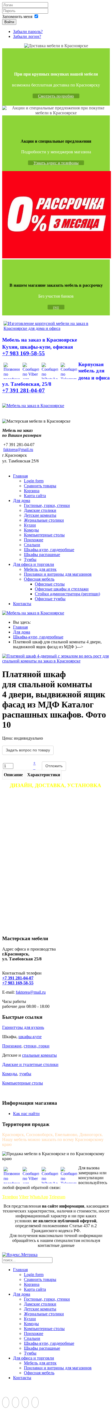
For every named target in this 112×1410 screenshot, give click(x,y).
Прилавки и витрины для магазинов (58, 574)
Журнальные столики (44, 520)
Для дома (21, 500)
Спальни (32, 544)
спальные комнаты (39, 1055)
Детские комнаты (40, 515)
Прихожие (33, 539)
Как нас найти (26, 1113)
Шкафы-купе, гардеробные (49, 549)
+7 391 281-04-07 (17, 978)
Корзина (31, 490)
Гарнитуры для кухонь (23, 1027)
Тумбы (30, 559)
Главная (20, 476)
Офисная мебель (39, 579)
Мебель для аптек (40, 569)
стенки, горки (36, 1046)
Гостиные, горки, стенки (47, 505)
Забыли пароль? (28, 31)
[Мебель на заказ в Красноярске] (33, 405)
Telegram (57, 1196)
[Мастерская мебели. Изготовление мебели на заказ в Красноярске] (56, 328)
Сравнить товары (40, 485)
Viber (24, 1196)
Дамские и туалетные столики (30, 1064)
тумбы (25, 1073)
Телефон (10, 1196)
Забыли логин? (27, 36)
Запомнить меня (17, 16)
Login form (33, 481)
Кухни (30, 525)
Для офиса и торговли (33, 564)
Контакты (22, 603)
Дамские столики (40, 510)
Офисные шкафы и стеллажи (62, 589)
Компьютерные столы (44, 535)
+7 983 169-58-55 (17, 983)
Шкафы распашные (42, 554)
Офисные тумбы (50, 598)
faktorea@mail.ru (18, 449)
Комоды (31, 530)
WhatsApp (39, 1196)
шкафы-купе (30, 1036)
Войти (9, 22)
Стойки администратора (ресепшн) (67, 594)
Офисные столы (50, 584)
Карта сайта (35, 495)
